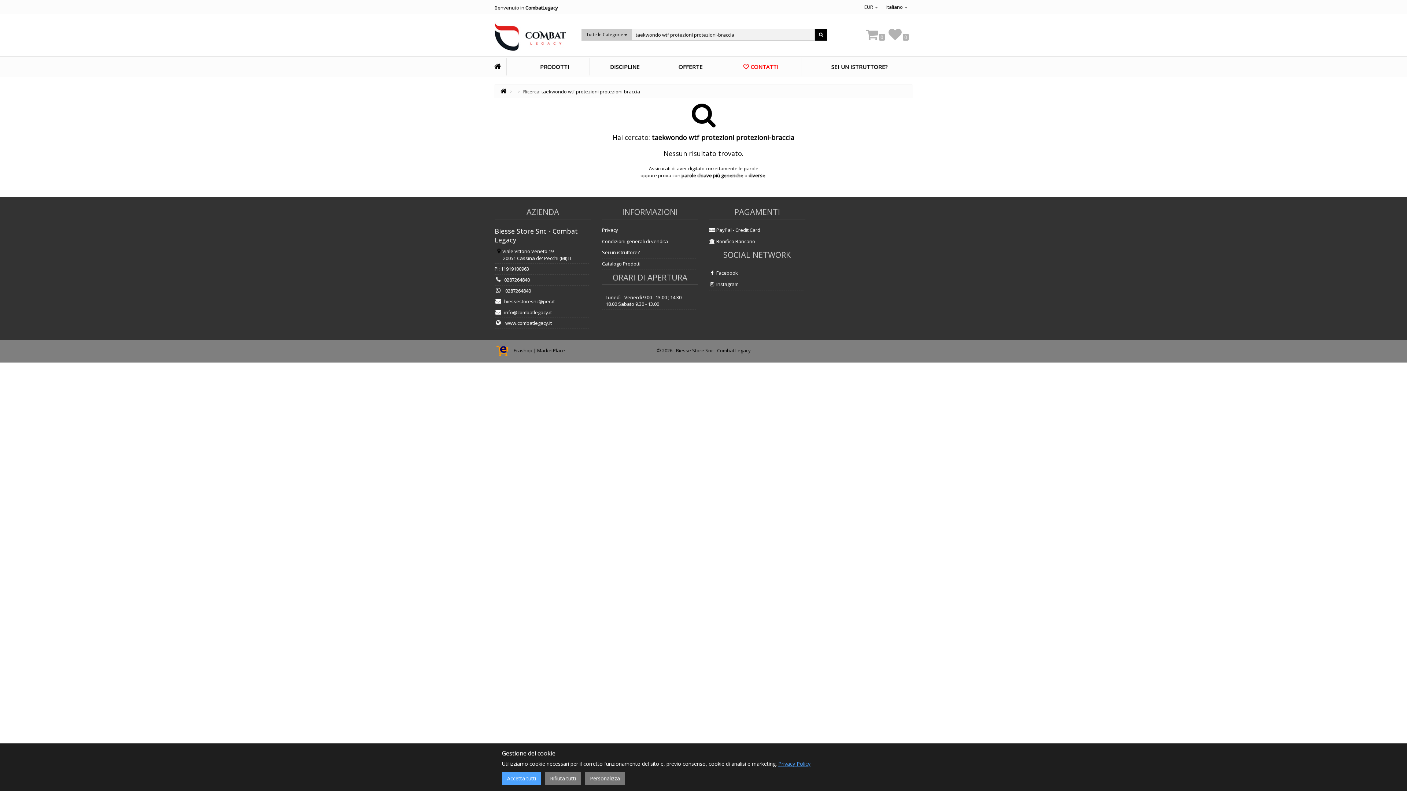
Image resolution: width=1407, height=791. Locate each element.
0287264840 (517, 279)
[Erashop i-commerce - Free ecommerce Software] (504, 350)
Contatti (765, 66)
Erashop (523, 350)
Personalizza (605, 778)
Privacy (610, 230)
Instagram (727, 284)
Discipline (625, 66)
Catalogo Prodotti (621, 263)
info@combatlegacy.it (528, 312)
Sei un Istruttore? (859, 66)
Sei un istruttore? (621, 252)
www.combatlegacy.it (528, 323)
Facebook (726, 273)
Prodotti (554, 66)
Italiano (895, 7)
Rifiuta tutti (563, 778)
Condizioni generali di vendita (635, 241)
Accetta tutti (521, 778)
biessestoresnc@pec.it (529, 301)
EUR (869, 7)
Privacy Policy (794, 763)
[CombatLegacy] (530, 39)
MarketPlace (551, 350)
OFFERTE (691, 66)
